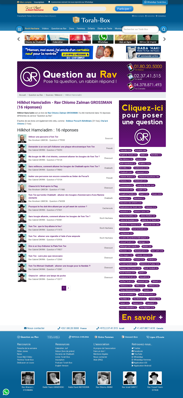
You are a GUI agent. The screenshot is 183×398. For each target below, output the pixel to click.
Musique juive (141, 251)
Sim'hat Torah (127, 281)
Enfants (91, 28)
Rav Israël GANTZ (129, 387)
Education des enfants (131, 203)
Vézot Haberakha (128, 307)
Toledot (147, 290)
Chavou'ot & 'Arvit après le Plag (43, 186)
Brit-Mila (125, 168)
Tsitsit (124, 303)
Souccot (143, 281)
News (19, 354)
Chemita (125, 181)
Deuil (144, 194)
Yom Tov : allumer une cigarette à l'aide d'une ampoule (54, 236)
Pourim (139, 259)
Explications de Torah (131, 207)
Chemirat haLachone (149, 177)
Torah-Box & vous (147, 294)
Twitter (137, 348)
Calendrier (151, 16)
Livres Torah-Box (62, 357)
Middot (147, 246)
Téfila (139, 286)
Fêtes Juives (22, 351)
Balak (144, 155)
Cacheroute (141, 168)
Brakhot (144, 163)
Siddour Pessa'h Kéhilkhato (79, 121)
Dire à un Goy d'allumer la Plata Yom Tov (47, 246)
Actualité (140, 150)
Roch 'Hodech (151, 268)
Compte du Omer (145, 185)
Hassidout (125, 211)
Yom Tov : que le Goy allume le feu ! (45, 226)
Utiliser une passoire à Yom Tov (43, 137)
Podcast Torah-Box (63, 363)
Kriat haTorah (139, 229)
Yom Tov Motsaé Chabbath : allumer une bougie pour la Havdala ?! (59, 266)
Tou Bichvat (139, 299)
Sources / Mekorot (54, 95)
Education (125, 198)
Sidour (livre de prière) (64, 351)
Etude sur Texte (105, 28)
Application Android (142, 366)
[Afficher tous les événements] (49, 2)
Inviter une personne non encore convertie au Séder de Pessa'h (59, 176)
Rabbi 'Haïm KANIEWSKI (53, 387)
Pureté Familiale (128, 264)
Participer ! (124, 8)
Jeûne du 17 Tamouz (130, 225)
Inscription (39, 2)
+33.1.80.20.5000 (70, 328)
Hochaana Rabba (128, 216)
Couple (141, 190)
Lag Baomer (126, 233)
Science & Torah (128, 277)
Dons (71, 28)
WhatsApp (138, 357)
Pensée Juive (144, 255)
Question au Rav (58, 28)
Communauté (126, 185)
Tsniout (137, 303)
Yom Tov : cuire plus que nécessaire (46, 256)
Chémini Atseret (127, 177)
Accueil (22, 95)
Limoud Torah (127, 242)
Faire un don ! (99, 351)
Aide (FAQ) (98, 360)
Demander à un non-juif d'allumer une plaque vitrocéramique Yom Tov (62, 147)
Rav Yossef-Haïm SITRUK (155, 388)
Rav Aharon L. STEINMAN (28, 388)
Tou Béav (125, 299)
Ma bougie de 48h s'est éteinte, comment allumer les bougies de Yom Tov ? (64, 157)
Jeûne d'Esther (147, 216)
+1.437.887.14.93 (146, 328)
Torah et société (127, 294)
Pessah (125, 259)
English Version (61, 366)
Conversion (126, 190)
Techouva (126, 286)
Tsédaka (155, 299)
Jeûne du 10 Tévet (150, 220)
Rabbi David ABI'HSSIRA (78, 387)
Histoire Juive (141, 211)
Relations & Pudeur (149, 264)
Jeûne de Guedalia (129, 220)
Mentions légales (101, 354)
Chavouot (142, 172)
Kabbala (124, 229)
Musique (119, 28)
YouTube (138, 354)
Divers (157, 194)
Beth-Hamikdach (127, 163)
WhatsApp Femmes (142, 360)
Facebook (138, 351)
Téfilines (153, 286)
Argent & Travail (128, 155)
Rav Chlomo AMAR (104, 387)
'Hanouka (125, 150)
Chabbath (126, 172)
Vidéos (45, 28)
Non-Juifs (157, 251)
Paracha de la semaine (27, 348)
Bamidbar (156, 155)
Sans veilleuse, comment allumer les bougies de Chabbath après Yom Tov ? (64, 166)
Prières (152, 259)
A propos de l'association (105, 348)
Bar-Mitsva (126, 159)
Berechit (140, 159)
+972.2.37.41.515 (108, 328)
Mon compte (25, 2)
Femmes (81, 28)
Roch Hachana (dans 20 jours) (44, 16)
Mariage (144, 242)
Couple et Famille (128, 194)
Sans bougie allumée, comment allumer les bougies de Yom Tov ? (59, 216)
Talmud (156, 281)
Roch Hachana (32, 28)
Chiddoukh (140, 181)
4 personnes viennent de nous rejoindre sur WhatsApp (72, 2)
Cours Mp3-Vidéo (24, 357)
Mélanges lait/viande (129, 246)
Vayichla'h (151, 303)
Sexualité (144, 277)
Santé (142, 272)
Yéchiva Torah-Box (25, 360)
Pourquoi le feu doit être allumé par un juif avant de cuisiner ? (58, 206)
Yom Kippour (147, 307)
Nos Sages (126, 255)
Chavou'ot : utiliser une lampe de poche (47, 276)
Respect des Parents (130, 268)
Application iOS (140, 363)
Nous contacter (35, 328)
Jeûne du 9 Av (151, 225)
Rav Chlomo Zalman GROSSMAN (63, 113)
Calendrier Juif (61, 348)
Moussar (125, 251)
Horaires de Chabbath (64, 354)
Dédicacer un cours (25, 363)
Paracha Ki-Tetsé (24, 16)
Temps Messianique (130, 290)
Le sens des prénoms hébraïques (134, 238)
